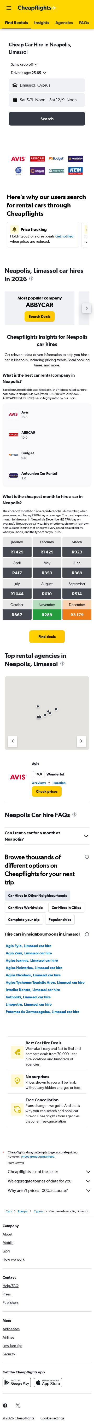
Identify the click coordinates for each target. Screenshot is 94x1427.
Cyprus (38, 1211)
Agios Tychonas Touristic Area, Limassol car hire (45, 982)
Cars (9, 1211)
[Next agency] (81, 741)
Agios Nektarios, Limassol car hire (34, 968)
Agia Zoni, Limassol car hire (29, 953)
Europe (22, 1211)
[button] (9, 8)
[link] (40, 316)
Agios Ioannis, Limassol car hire (32, 960)
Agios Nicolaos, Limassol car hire (33, 975)
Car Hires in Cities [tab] (66, 907)
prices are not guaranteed (37, 1156)
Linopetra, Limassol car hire (29, 1004)
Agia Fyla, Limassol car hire (28, 946)
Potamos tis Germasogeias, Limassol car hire (42, 1012)
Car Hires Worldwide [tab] (25, 907)
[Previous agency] (12, 741)
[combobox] (25, 64)
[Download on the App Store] (48, 1382)
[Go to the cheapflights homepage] (37, 8)
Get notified (64, 236)
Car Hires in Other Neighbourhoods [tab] (37, 895)
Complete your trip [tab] (24, 920)
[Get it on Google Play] (17, 1382)
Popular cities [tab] (60, 920)
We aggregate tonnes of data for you (40, 1181)
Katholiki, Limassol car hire (28, 997)
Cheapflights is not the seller (33, 1171)
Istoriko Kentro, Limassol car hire (33, 990)
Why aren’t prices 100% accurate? (38, 1190)
